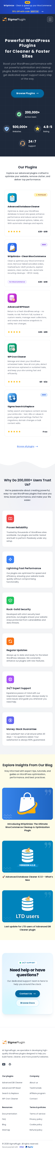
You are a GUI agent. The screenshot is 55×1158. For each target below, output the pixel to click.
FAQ (4, 1119)
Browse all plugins (25, 446)
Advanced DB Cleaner (12, 1082)
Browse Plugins (25, 93)
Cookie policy (36, 1124)
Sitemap (6, 1130)
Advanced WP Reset (11, 1088)
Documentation (9, 1113)
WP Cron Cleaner (10, 1098)
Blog (4, 1124)
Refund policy (36, 1130)
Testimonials (36, 1088)
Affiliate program (38, 1093)
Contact (34, 1098)
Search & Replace (10, 1093)
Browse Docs (27, 1002)
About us (34, 1082)
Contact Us (25, 993)
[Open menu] (50, 19)
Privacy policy (36, 1119)
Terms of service (37, 1113)
